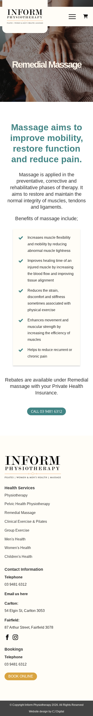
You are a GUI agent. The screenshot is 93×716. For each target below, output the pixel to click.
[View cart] (85, 16)
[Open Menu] (72, 16)
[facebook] (7, 637)
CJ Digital (58, 711)
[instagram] (15, 637)
